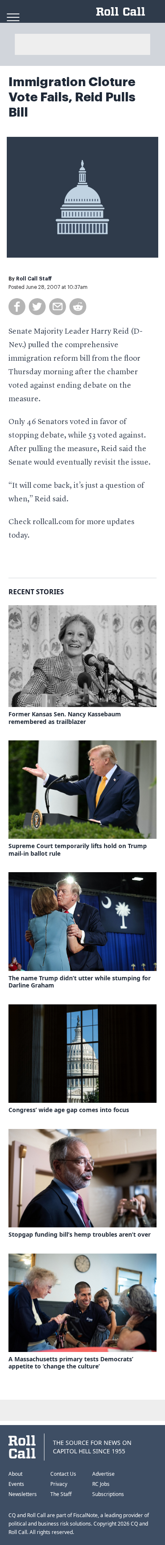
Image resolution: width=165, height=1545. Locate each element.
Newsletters (22, 1494)
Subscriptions (108, 1494)
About (15, 1473)
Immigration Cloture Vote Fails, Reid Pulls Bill (71, 97)
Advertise (103, 1473)
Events (16, 1484)
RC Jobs (101, 1484)
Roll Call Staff (34, 278)
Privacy (58, 1484)
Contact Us (63, 1473)
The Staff (61, 1494)
